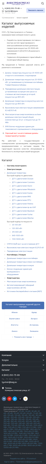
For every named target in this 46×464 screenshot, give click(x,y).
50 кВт (17, 413)
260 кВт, (7, 419)
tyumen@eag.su (9, 382)
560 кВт (29, 423)
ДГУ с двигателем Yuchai (22, 214)
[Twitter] (15, 398)
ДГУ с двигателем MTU (21, 200)
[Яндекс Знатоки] (25, 398)
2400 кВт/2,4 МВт (15, 437)
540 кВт (22, 423)
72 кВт (36, 413)
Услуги (5, 360)
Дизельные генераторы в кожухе (20, 265)
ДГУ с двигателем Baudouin (23, 211)
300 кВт (21, 419)
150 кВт (31, 415)
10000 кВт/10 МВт (11, 447)
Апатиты (14, 325)
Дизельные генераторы (16, 173)
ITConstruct (31, 459)
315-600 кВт (17, 232)
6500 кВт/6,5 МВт (29, 443)
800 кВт (21, 425)
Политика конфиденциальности (29, 462)
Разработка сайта (17, 459)
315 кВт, (29, 419)
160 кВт (39, 415)
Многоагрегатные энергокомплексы (21, 281)
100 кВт (10, 415)
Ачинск (14, 331)
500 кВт (7, 423)
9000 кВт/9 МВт (34, 445)
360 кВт (14, 421)
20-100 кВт (16, 225)
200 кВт (14, 417)
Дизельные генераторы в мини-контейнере (24, 262)
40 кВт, (10, 413)
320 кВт (35, 419)
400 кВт (21, 421)
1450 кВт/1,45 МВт (15, 431)
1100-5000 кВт (18, 239)
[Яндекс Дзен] (20, 398)
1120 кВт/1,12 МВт (29, 427)
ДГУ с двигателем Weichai (22, 218)
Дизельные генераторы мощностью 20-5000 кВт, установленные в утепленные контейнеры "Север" (24, 82)
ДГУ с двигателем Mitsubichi (23, 189)
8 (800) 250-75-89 (12, 8)
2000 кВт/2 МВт (21, 435)
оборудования (13, 274)
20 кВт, (22, 411)
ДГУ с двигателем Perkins (22, 204)
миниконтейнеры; (19, 85)
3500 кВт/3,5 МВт (25, 439)
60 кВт (23, 413)
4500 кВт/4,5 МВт (20, 441)
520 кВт (14, 423)
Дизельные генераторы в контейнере (22, 258)
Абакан (15, 312)
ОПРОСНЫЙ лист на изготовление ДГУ (23, 244)
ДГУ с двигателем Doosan (22, 179)
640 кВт (7, 425)
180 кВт (7, 417)
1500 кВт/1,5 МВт (31, 431)
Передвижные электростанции (19, 251)
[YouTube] (9, 398)
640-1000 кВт (18, 235)
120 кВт (18, 415)
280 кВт (14, 419)
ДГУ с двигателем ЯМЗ (21, 197)
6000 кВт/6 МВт (15, 443)
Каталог (6, 370)
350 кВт (7, 421)
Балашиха (34, 331)
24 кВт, (28, 411)
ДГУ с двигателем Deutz (22, 186)
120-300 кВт (17, 228)
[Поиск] (42, 3)
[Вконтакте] (4, 398)
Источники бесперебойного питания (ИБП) (24, 291)
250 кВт (36, 417)
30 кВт (34, 411)
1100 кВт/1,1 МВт (14, 427)
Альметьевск (14, 319)
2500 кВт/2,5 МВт (31, 437)
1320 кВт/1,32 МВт (21, 429)
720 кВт (14, 425)
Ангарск (34, 319)
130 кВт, (25, 415)
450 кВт (29, 421)
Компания (6, 355)
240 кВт (28, 417)
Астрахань (34, 325)
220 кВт (21, 417)
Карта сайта (9, 462)
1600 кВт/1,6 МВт (11, 433)
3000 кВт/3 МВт (10, 439)
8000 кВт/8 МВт (20, 445)
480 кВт (36, 421)
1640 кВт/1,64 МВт (26, 433)
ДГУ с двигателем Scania (22, 193)
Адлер (34, 312)
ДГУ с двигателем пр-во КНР (24, 207)
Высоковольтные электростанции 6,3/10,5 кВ (25, 247)
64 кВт (29, 413)
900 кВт (29, 425)
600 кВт (37, 423)
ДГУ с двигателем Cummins (23, 182)
